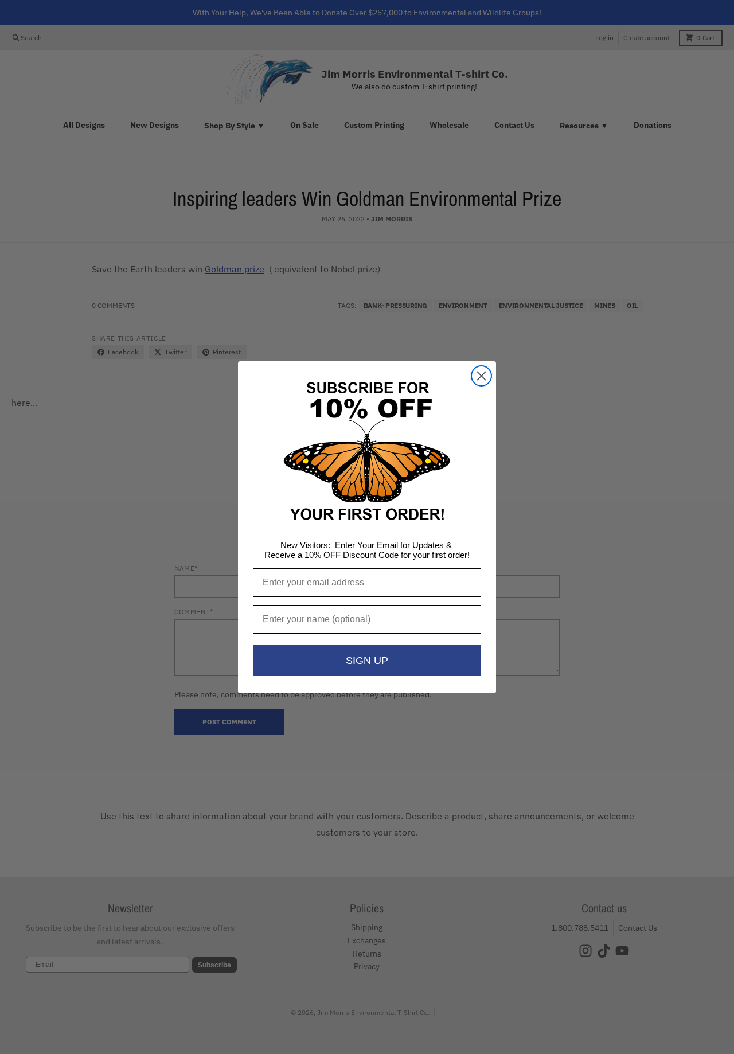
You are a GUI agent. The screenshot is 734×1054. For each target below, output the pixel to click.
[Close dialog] (481, 376)
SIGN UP (367, 660)
